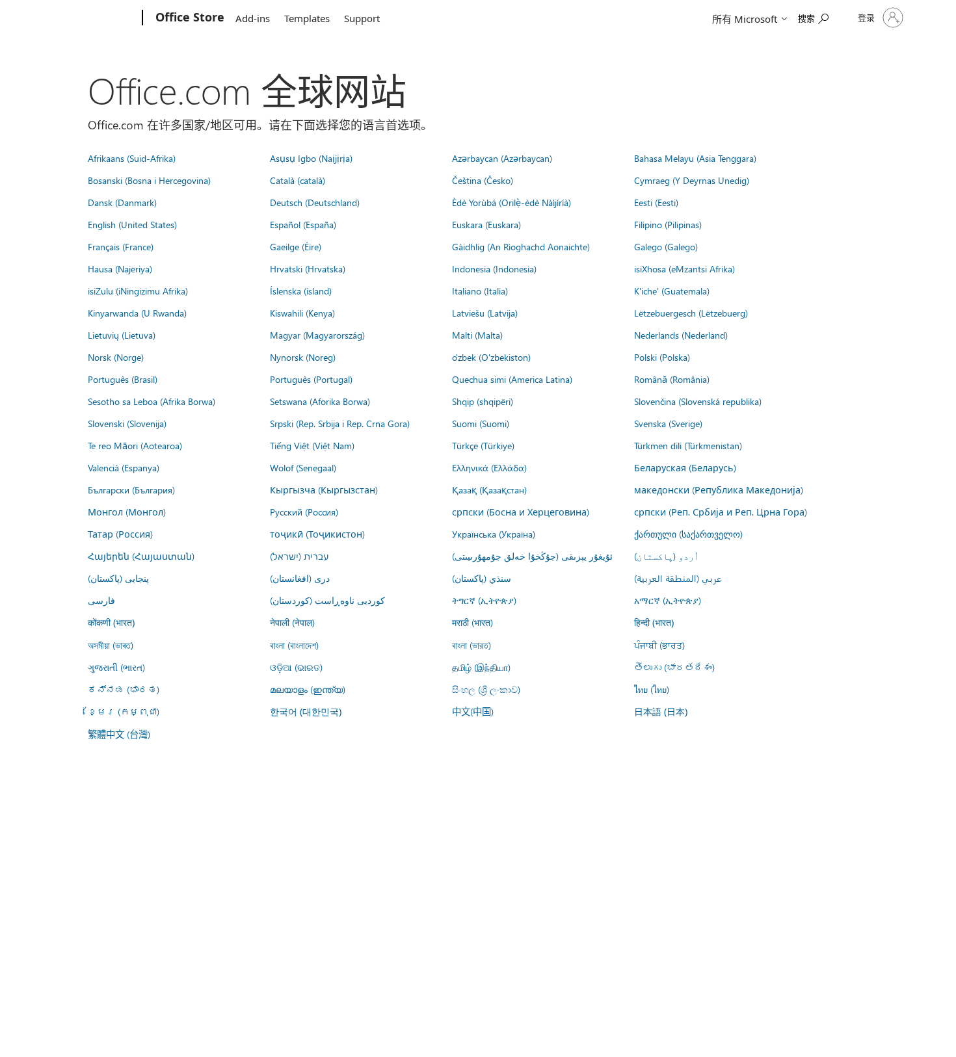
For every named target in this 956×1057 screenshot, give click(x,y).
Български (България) (131, 489)
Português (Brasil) (122, 378)
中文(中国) (473, 711)
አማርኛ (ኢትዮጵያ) (667, 600)
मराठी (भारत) (472, 622)
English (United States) (132, 224)
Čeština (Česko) (482, 180)
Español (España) (303, 224)
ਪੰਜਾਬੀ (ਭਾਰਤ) (659, 644)
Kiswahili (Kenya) (302, 312)
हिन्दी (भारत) (654, 622)
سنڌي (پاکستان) (481, 577)
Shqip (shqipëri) (482, 401)
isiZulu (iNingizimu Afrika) (138, 290)
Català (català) (297, 180)
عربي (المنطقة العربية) (678, 577)
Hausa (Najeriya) (120, 268)
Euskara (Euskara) (486, 224)
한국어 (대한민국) (305, 711)
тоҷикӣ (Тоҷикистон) (317, 533)
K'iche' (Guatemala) (672, 290)
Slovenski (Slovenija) (127, 423)
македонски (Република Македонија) (718, 489)
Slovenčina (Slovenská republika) (698, 401)
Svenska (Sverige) (668, 423)
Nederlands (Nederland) (681, 334)
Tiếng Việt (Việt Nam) (312, 445)
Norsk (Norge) (116, 356)
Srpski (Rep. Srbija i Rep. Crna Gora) (340, 423)
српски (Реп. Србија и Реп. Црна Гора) (720, 511)
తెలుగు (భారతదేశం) (674, 666)
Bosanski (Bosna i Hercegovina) (149, 180)
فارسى (101, 600)
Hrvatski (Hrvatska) (307, 268)
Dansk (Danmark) (122, 202)
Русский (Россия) (304, 511)
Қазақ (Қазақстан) (489, 489)
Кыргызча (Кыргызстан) (324, 489)
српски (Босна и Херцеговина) (520, 511)
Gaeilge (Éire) (295, 246)
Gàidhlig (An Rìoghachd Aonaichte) (521, 246)
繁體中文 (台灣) (119, 733)
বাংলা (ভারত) (471, 644)
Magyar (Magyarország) (317, 334)
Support (362, 18)
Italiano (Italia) (480, 290)
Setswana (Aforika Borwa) (320, 401)
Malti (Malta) (477, 334)
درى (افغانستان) (300, 577)
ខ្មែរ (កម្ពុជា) (123, 711)
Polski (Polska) (662, 356)
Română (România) (672, 378)
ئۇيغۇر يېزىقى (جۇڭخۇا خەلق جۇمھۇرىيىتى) (532, 555)
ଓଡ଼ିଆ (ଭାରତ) (296, 666)
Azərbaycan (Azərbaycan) (502, 157)
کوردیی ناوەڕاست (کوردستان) (327, 600)
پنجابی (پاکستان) (118, 577)
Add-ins (252, 18)
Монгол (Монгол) (127, 511)
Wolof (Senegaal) (303, 467)
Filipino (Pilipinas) (668, 224)
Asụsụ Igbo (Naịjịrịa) (311, 157)
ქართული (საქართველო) (688, 533)
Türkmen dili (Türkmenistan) (688, 445)
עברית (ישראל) (299, 555)
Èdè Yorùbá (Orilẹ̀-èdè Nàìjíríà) (511, 202)
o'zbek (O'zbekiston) (491, 356)
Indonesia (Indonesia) (494, 268)
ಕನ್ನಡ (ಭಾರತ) (123, 689)
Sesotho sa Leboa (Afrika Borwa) (151, 401)
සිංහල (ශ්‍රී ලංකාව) (486, 689)
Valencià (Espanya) (123, 467)
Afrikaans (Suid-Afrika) (132, 157)
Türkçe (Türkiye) (483, 445)
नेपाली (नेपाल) (292, 622)
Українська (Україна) (493, 533)
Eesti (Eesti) (656, 202)
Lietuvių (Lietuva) (121, 334)
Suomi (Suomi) (480, 423)
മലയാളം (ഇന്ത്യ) (307, 689)
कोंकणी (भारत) (111, 622)
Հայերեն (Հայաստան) (141, 555)
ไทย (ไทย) (651, 689)
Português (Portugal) (311, 378)
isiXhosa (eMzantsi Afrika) (684, 268)
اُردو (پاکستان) (666, 555)
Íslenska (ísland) (301, 290)
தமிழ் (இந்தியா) (481, 666)
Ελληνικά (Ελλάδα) (489, 467)
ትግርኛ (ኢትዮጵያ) (484, 600)
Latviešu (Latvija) (485, 312)
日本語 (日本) (660, 711)
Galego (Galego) (666, 246)
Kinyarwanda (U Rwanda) (137, 312)
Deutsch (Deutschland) (315, 202)
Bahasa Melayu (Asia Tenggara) (695, 157)
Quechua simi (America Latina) (512, 378)
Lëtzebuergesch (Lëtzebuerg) (691, 312)
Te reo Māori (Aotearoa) (135, 445)
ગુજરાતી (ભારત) (116, 666)
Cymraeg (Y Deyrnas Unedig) (691, 180)
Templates (307, 18)
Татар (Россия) (120, 533)
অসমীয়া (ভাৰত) (110, 644)
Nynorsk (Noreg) (303, 356)
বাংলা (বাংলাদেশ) (294, 644)
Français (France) (120, 246)
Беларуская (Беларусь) (685, 467)
